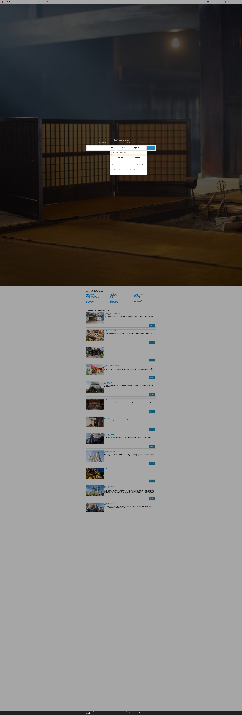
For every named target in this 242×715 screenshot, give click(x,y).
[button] (111, 157)
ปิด (150, 712)
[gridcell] (115, 162)
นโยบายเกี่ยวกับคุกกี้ (126, 712)
